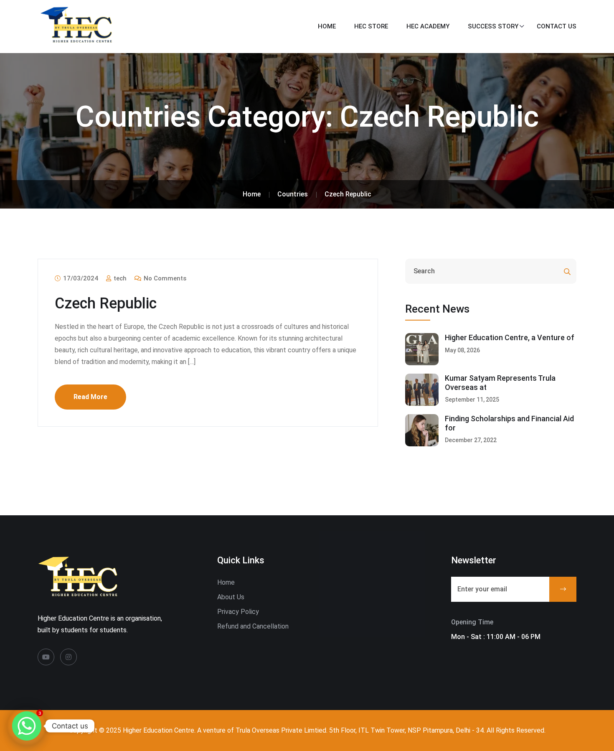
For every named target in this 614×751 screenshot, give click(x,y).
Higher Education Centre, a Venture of (509, 337)
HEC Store (371, 26)
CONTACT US (556, 26)
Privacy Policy (238, 612)
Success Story (493, 26)
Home (327, 26)
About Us (230, 597)
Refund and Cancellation (253, 626)
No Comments (164, 278)
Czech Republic (106, 303)
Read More (90, 397)
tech (119, 278)
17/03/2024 (79, 278)
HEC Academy (427, 26)
